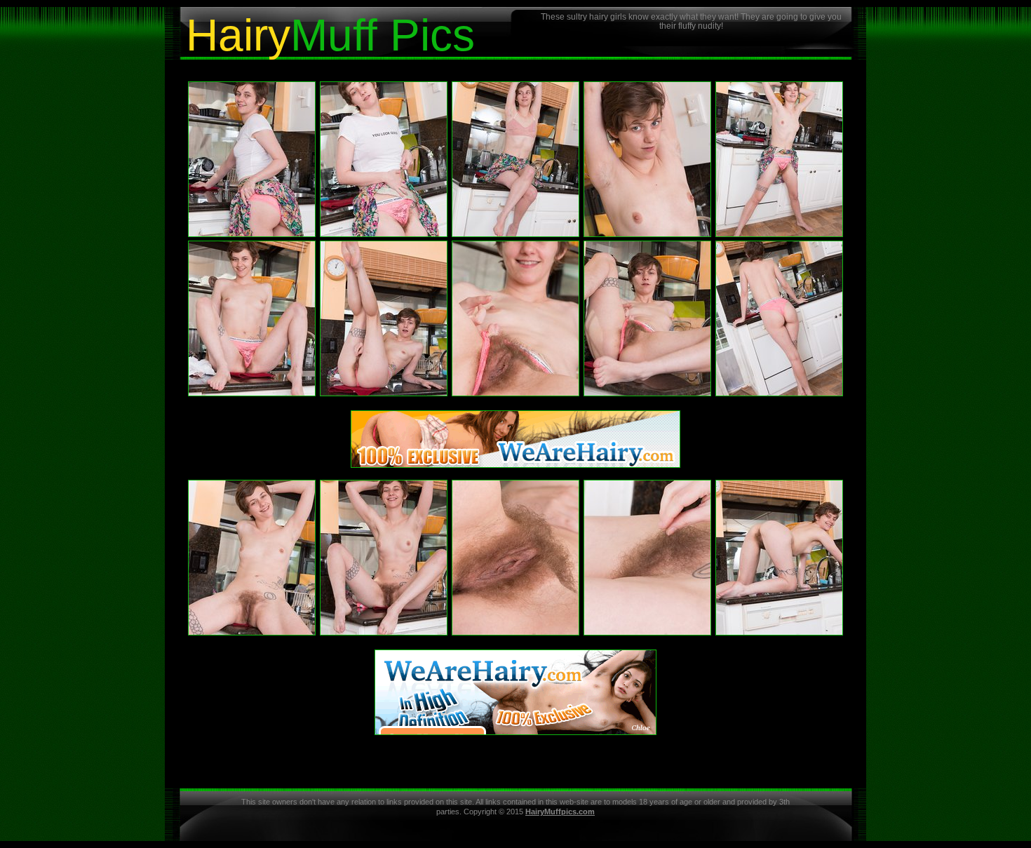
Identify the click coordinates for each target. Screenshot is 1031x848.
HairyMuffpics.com (560, 811)
